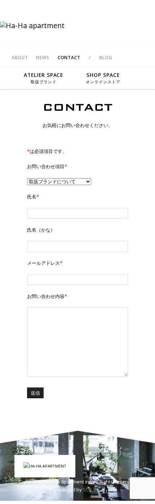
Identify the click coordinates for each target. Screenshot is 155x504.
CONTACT (69, 57)
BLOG (105, 57)
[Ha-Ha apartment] (77, 26)
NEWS (42, 57)
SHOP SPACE (103, 78)
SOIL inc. (92, 489)
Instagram (138, 57)
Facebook (126, 57)
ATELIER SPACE (43, 78)
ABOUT (20, 57)
